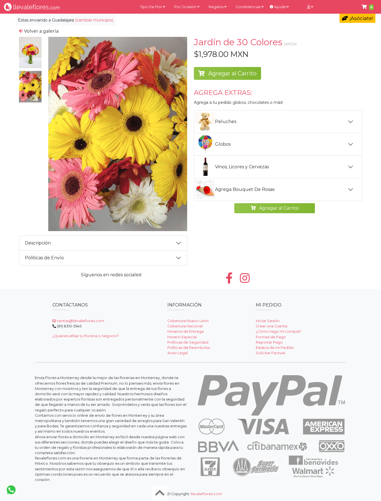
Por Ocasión (185, 7)
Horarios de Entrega (185, 331)
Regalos (216, 7)
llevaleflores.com (206, 494)
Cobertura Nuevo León (188, 321)
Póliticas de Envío (44, 257)
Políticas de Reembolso (188, 348)
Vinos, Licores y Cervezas (242, 166)
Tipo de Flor (151, 7)
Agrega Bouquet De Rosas (244, 189)
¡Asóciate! (360, 18)
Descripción (38, 243)
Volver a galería (41, 31)
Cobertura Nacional (184, 326)
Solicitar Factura (270, 353)
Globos (223, 144)
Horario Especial (182, 337)
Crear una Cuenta (271, 326)
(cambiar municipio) (94, 20)
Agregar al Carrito (232, 73)
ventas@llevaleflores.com (80, 321)
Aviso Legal (177, 353)
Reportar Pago (269, 342)
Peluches (225, 121)
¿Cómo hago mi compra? (278, 331)
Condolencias (248, 7)
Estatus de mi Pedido (275, 348)
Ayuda (279, 7)
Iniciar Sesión (267, 321)
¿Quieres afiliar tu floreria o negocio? (85, 336)
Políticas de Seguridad (187, 342)
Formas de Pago (271, 337)
